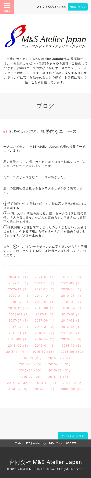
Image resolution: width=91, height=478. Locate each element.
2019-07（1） (19, 302)
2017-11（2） (46, 314)
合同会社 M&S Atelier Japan (45, 462)
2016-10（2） (45, 333)
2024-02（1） (45, 277)
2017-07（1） (19, 320)
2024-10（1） (19, 277)
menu (7, 10)
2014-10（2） (73, 383)
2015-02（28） (31, 376)
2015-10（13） (44, 351)
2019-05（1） (46, 302)
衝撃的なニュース (59, 131)
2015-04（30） (31, 370)
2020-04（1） (72, 289)
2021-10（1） (45, 283)
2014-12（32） (18, 383)
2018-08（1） (45, 308)
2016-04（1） (45, 339)
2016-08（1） (18, 339)
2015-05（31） (60, 364)
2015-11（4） (16, 351)
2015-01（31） (60, 376)
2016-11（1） (19, 333)
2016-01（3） (46, 345)
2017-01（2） (45, 326)
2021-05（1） (71, 283)
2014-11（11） (46, 383)
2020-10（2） (45, 289)
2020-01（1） (19, 295)
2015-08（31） (31, 358)
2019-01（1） (72, 302)
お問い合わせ (77, 6)
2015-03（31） (60, 370)
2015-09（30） (73, 351)
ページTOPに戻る (73, 435)
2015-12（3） (72, 345)
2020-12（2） (18, 289)
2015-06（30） (31, 364)
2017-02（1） (19, 326)
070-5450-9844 (53, 7)
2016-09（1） (72, 333)
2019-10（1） (45, 295)
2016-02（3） (19, 345)
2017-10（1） (71, 314)
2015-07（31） (60, 358)
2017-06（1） (45, 320)
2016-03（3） (72, 339)
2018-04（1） (72, 308)
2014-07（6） (18, 389)
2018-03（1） (19, 314)
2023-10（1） (72, 277)
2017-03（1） (72, 320)
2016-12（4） (72, 326)
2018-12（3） (19, 308)
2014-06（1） (45, 389)
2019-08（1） (72, 295)
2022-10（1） (19, 283)
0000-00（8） (72, 389)
